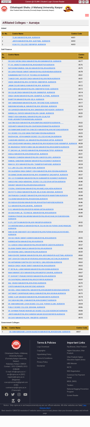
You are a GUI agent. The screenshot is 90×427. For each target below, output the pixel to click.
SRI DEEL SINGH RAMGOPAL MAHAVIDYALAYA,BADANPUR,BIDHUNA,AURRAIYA (38, 290)
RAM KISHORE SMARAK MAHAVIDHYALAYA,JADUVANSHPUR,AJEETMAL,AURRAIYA (40, 255)
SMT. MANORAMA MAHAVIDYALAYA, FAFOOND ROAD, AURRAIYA (33, 103)
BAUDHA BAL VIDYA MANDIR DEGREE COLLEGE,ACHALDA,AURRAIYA (35, 137)
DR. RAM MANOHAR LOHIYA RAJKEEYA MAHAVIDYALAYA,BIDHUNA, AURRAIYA (39, 332)
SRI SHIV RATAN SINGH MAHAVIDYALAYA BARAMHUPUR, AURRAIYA (34, 61)
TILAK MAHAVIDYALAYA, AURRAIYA (26, 38)
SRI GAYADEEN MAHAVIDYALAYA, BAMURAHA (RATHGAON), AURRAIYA (36, 110)
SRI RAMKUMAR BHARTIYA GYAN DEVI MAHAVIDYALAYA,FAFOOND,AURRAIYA (38, 130)
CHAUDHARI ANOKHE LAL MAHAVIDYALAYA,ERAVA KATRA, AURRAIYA (35, 140)
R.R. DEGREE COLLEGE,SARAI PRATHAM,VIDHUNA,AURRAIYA (31, 133)
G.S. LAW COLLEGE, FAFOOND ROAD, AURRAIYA (26, 168)
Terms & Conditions (44, 358)
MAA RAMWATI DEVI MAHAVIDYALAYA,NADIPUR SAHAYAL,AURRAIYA (35, 273)
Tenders (70, 385)
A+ (87, 2)
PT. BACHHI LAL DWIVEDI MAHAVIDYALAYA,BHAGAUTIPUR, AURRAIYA (35, 150)
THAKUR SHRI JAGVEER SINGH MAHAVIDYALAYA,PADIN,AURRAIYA (34, 79)
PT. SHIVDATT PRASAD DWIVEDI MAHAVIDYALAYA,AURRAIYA (32, 276)
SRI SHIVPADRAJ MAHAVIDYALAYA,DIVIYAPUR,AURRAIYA (30, 280)
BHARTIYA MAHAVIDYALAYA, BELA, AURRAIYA (26, 99)
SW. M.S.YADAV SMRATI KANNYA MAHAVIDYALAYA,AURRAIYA (32, 238)
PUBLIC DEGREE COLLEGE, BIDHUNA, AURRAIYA (26, 307)
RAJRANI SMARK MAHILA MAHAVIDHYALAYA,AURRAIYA (30, 248)
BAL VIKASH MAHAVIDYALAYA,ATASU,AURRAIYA (27, 283)
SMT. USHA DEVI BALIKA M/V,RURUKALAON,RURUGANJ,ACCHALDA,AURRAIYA (38, 259)
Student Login (46, 2)
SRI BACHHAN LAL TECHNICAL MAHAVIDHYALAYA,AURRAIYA (32, 213)
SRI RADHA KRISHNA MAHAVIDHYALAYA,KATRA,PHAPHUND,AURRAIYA (35, 202)
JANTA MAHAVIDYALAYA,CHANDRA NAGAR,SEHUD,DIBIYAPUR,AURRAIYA (36, 314)
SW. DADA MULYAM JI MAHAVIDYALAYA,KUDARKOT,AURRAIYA (32, 300)
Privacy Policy (42, 362)
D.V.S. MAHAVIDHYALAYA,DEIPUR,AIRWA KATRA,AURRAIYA (31, 209)
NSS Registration (73, 371)
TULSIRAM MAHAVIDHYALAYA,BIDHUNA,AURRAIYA (28, 199)
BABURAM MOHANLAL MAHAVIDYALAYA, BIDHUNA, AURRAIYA (32, 106)
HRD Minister (72, 363)
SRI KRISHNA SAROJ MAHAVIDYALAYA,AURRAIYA (27, 252)
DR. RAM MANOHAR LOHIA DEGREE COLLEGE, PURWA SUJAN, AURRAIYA (36, 304)
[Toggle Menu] (87, 15)
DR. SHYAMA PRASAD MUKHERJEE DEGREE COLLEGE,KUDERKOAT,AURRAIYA (37, 311)
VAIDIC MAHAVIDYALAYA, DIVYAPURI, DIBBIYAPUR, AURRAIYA (32, 82)
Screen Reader (58, 2)
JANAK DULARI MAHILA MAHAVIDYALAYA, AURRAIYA (29, 86)
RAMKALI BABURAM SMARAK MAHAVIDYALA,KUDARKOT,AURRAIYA (34, 161)
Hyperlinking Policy (44, 354)
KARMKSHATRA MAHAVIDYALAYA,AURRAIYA (25, 241)
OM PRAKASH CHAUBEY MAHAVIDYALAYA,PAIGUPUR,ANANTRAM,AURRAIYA (38, 195)
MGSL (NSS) (72, 381)
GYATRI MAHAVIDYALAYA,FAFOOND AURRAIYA (26, 286)
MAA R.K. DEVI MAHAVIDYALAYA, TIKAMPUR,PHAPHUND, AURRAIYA (34, 164)
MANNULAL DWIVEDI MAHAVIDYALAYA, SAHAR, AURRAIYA (31, 113)
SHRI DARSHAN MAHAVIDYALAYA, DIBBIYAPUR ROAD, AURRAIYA (33, 89)
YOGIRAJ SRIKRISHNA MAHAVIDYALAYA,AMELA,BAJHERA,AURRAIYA (35, 189)
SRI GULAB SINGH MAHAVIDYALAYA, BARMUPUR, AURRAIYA (31, 92)
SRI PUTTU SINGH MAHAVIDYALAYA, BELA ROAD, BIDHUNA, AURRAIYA (35, 192)
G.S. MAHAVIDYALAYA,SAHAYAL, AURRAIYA (25, 206)
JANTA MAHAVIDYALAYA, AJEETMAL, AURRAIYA (31, 41)
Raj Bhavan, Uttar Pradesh (77, 347)
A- (80, 2)
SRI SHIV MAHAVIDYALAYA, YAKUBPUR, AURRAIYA (27, 318)
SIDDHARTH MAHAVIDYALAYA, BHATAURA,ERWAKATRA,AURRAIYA (34, 126)
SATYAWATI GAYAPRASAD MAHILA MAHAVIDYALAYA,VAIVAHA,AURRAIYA (37, 293)
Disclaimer (41, 366)
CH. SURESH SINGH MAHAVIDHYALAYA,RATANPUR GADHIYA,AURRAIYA (36, 245)
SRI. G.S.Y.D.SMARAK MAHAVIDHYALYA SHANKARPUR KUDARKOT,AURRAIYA (37, 178)
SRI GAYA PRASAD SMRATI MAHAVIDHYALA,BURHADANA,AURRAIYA (34, 72)
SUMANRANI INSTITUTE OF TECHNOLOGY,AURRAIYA (28, 75)
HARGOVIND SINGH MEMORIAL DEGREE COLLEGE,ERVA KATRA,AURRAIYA (37, 182)
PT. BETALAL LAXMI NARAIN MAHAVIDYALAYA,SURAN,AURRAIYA (33, 269)
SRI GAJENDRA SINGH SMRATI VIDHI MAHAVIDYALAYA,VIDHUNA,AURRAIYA (37, 171)
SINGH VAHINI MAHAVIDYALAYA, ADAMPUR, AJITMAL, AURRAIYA (33, 96)
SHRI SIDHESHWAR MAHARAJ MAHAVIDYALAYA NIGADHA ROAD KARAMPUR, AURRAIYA (42, 143)
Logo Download (43, 347)
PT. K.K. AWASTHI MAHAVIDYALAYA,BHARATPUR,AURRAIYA (31, 65)
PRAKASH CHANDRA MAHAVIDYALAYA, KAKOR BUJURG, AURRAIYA (34, 157)
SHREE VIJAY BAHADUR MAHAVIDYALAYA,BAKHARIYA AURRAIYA (33, 297)
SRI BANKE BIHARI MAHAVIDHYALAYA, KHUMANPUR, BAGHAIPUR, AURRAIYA (38, 175)
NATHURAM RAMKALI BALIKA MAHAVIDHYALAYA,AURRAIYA (31, 68)
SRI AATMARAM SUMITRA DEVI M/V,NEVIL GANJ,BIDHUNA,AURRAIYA (35, 262)
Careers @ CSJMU (32, 2)
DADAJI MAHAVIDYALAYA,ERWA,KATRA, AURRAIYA (28, 154)
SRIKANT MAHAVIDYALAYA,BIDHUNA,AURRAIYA (26, 185)
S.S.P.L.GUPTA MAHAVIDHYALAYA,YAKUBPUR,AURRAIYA (29, 222)
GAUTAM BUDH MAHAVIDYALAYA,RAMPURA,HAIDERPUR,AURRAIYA (36, 123)
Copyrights (41, 351)
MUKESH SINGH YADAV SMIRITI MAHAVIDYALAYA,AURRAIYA (31, 266)
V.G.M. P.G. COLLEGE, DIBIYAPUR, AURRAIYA (29, 44)
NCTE (69, 367)
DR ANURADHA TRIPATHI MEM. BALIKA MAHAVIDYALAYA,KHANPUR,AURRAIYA (38, 147)
